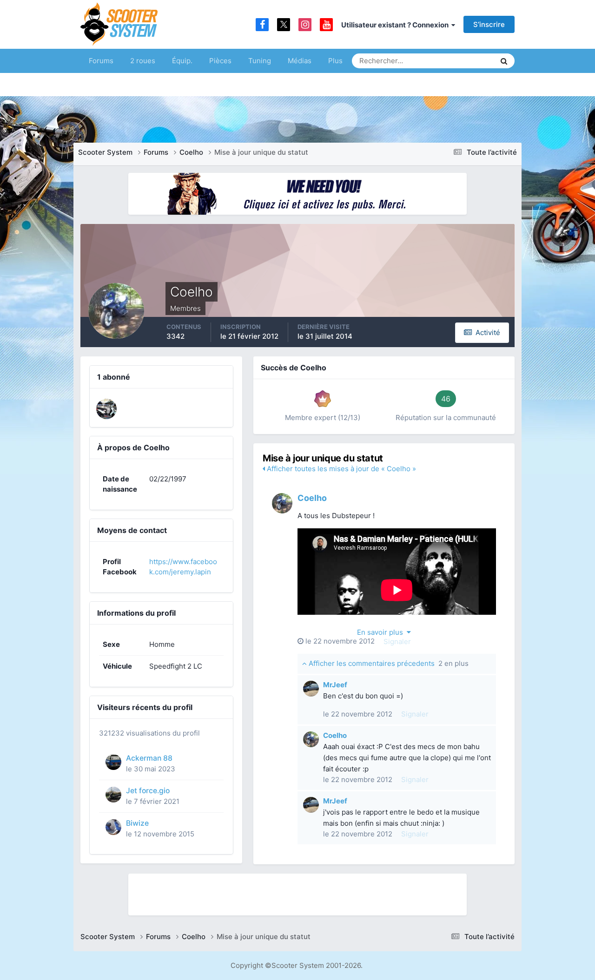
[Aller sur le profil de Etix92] (106, 409)
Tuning (259, 60)
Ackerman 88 (149, 758)
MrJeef (335, 684)
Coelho (312, 498)
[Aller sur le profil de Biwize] (113, 827)
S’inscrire (489, 24)
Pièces (220, 60)
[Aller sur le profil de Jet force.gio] (113, 794)
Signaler (397, 641)
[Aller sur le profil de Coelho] (282, 503)
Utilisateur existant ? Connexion (396, 24)
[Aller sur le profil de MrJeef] (311, 689)
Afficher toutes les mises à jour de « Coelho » (340, 468)
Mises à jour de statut (453, 60)
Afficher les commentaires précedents (388, 663)
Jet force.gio (148, 790)
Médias (299, 60)
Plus (335, 60)
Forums (101, 60)
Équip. (182, 60)
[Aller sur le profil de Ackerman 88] (113, 762)
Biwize (137, 823)
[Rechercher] (504, 60)
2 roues (142, 60)
